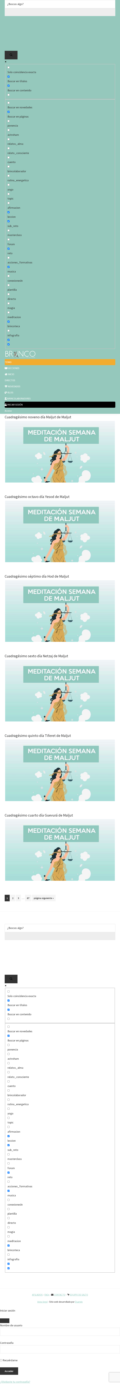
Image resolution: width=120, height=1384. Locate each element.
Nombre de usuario (11, 1325)
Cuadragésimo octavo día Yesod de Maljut (37, 496)
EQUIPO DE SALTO (79, 1294)
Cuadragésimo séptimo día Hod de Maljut (37, 576)
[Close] (4, 1320)
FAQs (46, 1294)
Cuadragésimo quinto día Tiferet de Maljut (38, 735)
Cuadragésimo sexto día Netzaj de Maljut (36, 656)
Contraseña (6, 1343)
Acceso (8, 410)
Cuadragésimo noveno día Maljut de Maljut (38, 417)
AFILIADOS (37, 1294)
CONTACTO (59, 1294)
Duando (79, 1301)
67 (29, 898)
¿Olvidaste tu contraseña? (15, 1382)
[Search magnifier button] (11, 55)
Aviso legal (42, 1301)
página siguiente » (44, 898)
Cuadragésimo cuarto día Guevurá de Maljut (39, 815)
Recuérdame (10, 1360)
